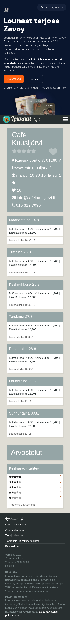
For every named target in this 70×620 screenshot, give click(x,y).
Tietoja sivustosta (15, 535)
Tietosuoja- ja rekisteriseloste (22, 540)
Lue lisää (34, 79)
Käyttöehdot (12, 546)
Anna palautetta (14, 529)
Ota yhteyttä (14, 78)
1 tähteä (14, 151)
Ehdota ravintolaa (15, 524)
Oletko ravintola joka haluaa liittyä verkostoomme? (35, 87)
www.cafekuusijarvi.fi (33, 168)
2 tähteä (16, 151)
